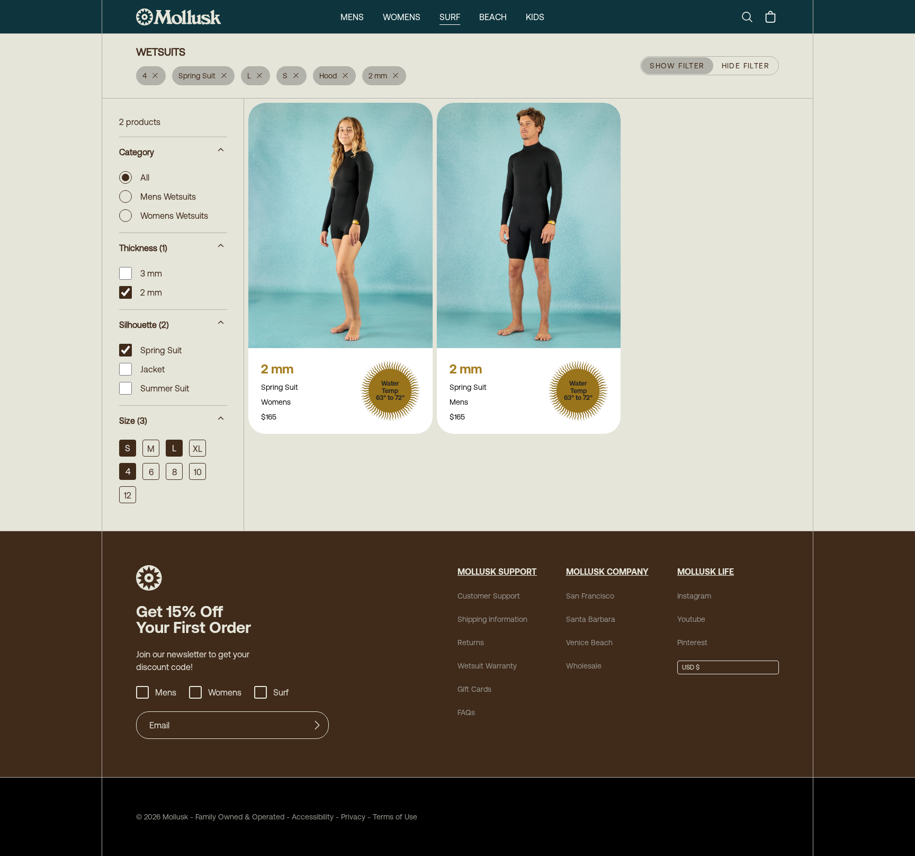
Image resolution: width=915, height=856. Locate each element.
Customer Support (488, 596)
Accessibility (309, 817)
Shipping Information (492, 619)
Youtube (691, 619)
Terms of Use (395, 817)
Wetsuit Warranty (487, 666)
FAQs (466, 712)
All (144, 177)
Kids (535, 17)
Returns (470, 642)
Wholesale (584, 666)
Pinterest (692, 642)
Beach (493, 17)
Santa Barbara (590, 619)
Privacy (353, 817)
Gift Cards (474, 689)
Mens (352, 17)
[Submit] (317, 725)
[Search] (751, 17)
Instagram (694, 596)
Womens (401, 17)
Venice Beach (589, 642)
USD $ (690, 667)
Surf (449, 17)
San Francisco (590, 596)
